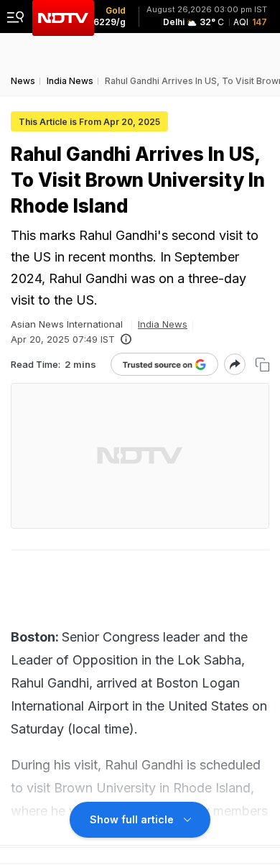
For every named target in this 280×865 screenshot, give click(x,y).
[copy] (262, 364)
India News (162, 324)
